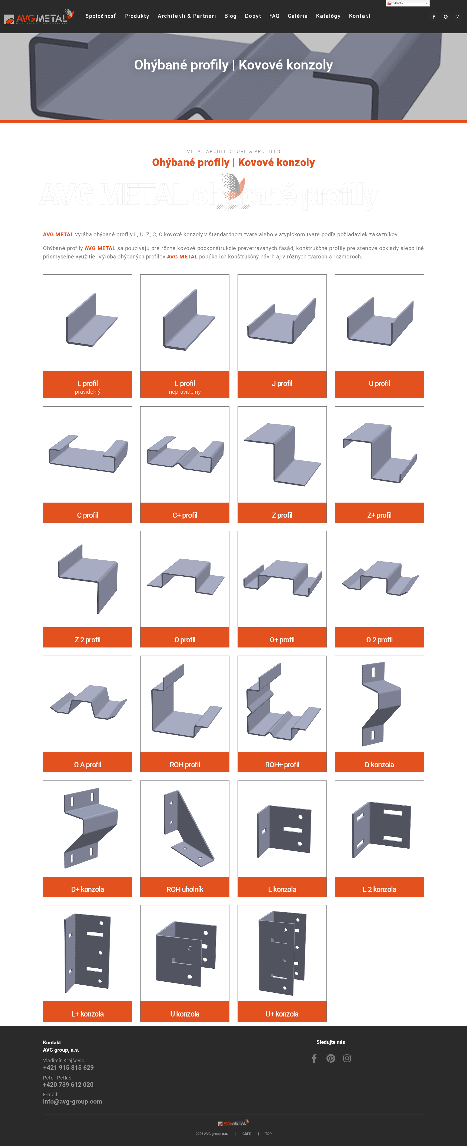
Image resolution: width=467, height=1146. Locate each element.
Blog (230, 16)
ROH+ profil (282, 764)
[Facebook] (434, 16)
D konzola (379, 764)
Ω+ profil (282, 640)
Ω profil (184, 640)
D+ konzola (87, 889)
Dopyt (253, 16)
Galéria (298, 16)
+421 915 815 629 (68, 1067)
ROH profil (185, 764)
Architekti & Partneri (187, 16)
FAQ (274, 16)
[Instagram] (457, 16)
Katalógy (328, 16)
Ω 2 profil (379, 640)
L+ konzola (88, 1014)
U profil (379, 383)
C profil (87, 515)
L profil (87, 383)
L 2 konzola (379, 889)
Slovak (397, 3)
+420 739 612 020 (68, 1084)
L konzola (282, 889)
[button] (381, 16)
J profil (282, 383)
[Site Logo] (39, 16)
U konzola (184, 1014)
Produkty (136, 16)
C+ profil (184, 515)
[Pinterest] (446, 16)
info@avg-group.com (72, 1101)
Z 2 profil (88, 640)
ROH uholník (184, 889)
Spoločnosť (101, 16)
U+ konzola (282, 1014)
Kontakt (360, 16)
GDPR (246, 1134)
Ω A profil (87, 764)
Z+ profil (379, 515)
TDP (268, 1134)
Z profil (282, 515)
